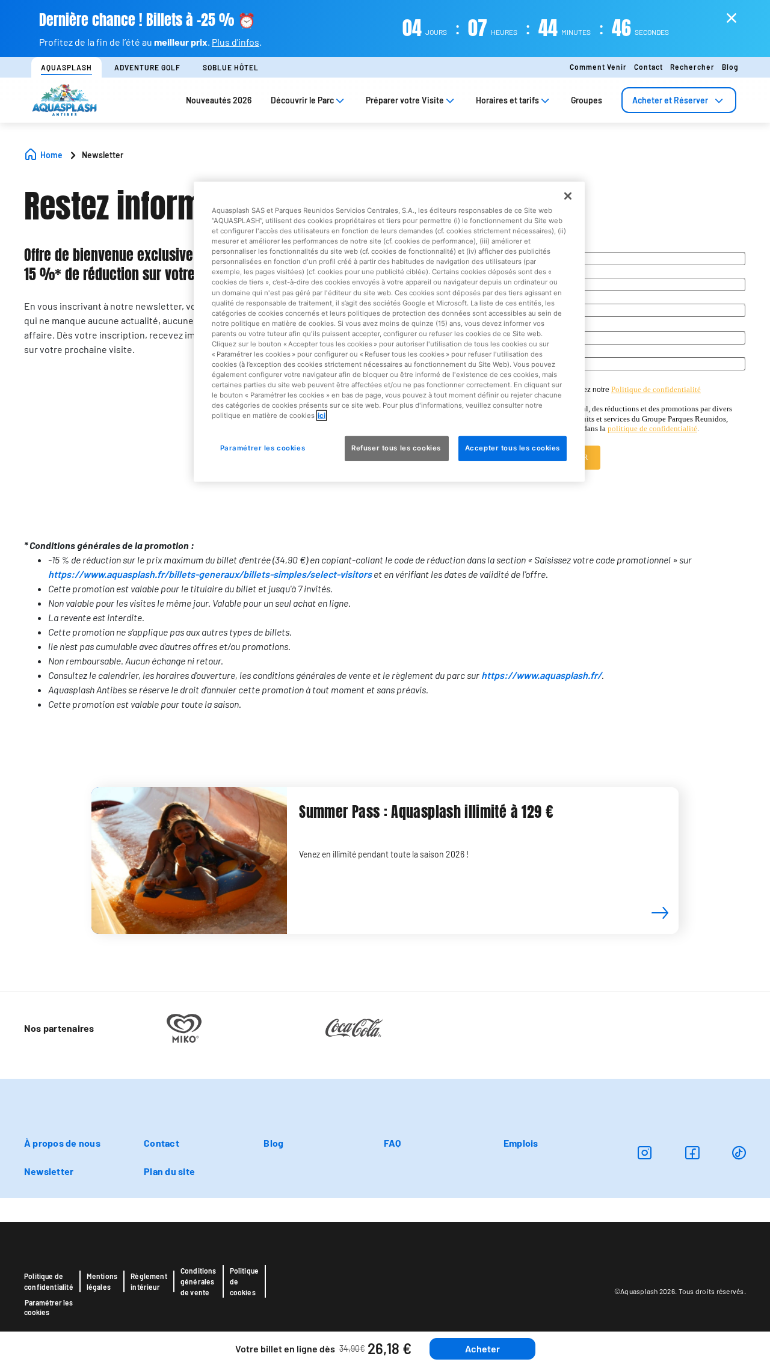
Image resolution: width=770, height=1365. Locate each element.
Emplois (521, 1143)
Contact (648, 67)
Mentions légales (102, 1281)
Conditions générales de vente (198, 1281)
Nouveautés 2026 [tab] (218, 100)
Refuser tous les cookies (396, 448)
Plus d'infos (235, 42)
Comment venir (598, 67)
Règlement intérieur (149, 1281)
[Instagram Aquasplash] (644, 1152)
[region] (389, 332)
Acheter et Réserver (670, 100)
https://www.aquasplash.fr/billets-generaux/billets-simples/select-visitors (210, 574)
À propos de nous (62, 1143)
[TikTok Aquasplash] (739, 1152)
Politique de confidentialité (48, 1281)
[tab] (679, 100)
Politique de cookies (244, 1281)
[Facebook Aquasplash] (692, 1152)
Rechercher (692, 67)
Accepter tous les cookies (512, 448)
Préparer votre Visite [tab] (405, 100)
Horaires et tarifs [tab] (507, 100)
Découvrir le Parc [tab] (302, 100)
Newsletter (48, 1171)
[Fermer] (568, 196)
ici (321, 415)
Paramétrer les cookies (48, 1307)
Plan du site (169, 1171)
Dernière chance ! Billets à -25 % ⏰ (147, 20)
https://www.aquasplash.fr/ (541, 675)
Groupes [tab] (586, 100)
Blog (730, 67)
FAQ (392, 1143)
